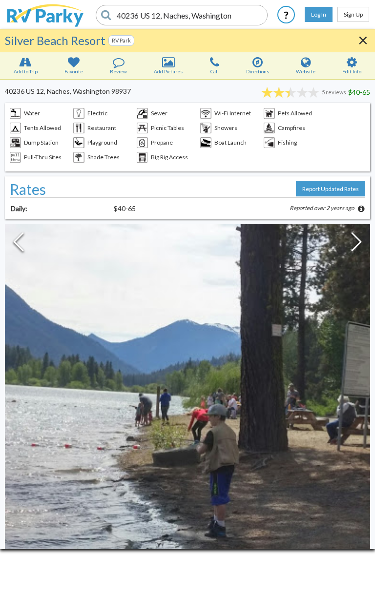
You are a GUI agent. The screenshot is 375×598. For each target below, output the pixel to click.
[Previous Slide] (18, 244)
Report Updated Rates (330, 188)
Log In (318, 14)
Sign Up (353, 14)
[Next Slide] (356, 244)
